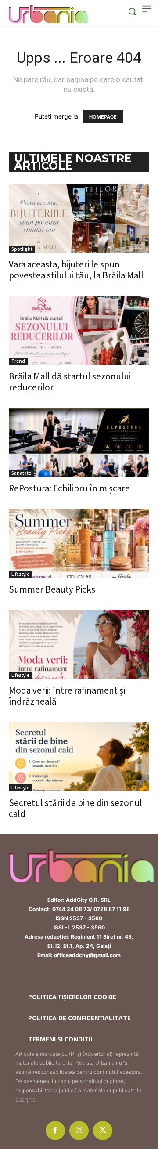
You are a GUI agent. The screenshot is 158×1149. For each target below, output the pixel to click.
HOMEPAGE (103, 117)
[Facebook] (55, 1130)
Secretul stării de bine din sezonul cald (75, 808)
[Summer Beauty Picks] (79, 543)
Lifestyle (20, 574)
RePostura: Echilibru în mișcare (69, 488)
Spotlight (21, 249)
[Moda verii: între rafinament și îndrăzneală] (79, 644)
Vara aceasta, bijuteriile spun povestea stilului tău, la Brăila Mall (76, 269)
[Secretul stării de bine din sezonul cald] (79, 756)
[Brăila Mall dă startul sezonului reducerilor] (79, 330)
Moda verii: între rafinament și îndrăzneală (67, 695)
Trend (18, 361)
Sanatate (21, 473)
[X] (102, 1130)
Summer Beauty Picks (52, 589)
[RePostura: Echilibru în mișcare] (79, 442)
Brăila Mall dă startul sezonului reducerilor (70, 381)
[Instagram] (79, 1130)
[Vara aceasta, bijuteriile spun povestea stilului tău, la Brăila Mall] (79, 218)
